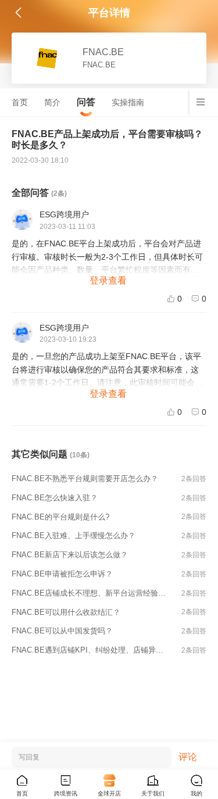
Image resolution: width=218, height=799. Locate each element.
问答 (86, 102)
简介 (52, 102)
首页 (20, 102)
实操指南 (128, 102)
